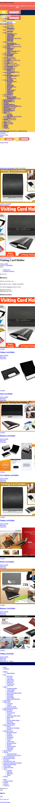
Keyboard (9, 82)
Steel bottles (10, 41)
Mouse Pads (10, 61)
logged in (9, 287)
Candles (9, 50)
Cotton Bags (10, 25)
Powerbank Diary (11, 86)
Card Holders (10, 168)
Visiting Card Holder (5, 203)
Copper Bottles (11, 35)
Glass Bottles (10, 36)
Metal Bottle (10, 40)
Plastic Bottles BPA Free (13, 44)
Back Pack (10, 22)
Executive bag (10, 29)
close (1, 790)
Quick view (3, 358)
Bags (4, 29)
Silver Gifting (7, 121)
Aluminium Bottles (12, 33)
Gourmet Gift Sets (12, 97)
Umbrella (9, 113)
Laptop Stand (10, 85)
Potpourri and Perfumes (9, 119)
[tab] (19, 270)
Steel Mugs (10, 66)
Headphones (10, 80)
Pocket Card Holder (7, 562)
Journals (9, 73)
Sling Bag (9, 114)
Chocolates (6, 61)
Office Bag (10, 116)
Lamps (8, 83)
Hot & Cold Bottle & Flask (14, 46)
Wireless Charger (11, 90)
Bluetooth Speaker (12, 76)
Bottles (5, 42)
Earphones (9, 79)
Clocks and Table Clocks (10, 63)
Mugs (4, 113)
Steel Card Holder (6, 394)
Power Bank (10, 91)
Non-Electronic (11, 71)
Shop (5, 168)
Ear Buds (9, 77)
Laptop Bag (10, 31)
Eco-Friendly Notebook (13, 72)
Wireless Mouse (11, 68)
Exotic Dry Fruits (11, 51)
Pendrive (9, 88)
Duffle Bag (10, 28)
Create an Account (5, 802)
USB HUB (10, 93)
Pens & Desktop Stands (13, 65)
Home (2, 168)
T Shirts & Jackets (8, 122)
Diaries (9, 70)
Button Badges (11, 19)
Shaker (9, 118)
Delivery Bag (10, 26)
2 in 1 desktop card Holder (9, 475)
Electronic (9, 55)
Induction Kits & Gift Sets (14, 98)
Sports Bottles (10, 43)
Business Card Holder (7, 436)
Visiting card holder (7, 653)
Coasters (9, 58)
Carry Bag (9, 33)
